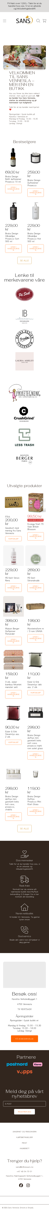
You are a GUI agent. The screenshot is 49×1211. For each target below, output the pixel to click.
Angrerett (24, 1148)
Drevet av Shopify (26, 1207)
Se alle (24, 260)
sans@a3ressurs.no (24, 1166)
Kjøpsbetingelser (24, 1137)
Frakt (24, 1143)
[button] (4, 21)
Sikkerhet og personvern (24, 1131)
